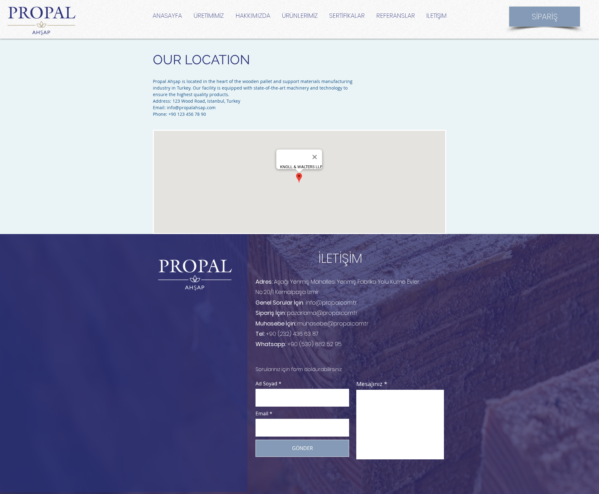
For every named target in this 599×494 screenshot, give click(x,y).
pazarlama (301, 313)
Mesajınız (369, 384)
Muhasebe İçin (275, 323)
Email (262, 413)
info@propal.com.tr (331, 302)
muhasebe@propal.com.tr (332, 323)
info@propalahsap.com (191, 107)
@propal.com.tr (337, 313)
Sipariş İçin (270, 313)
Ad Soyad (266, 383)
